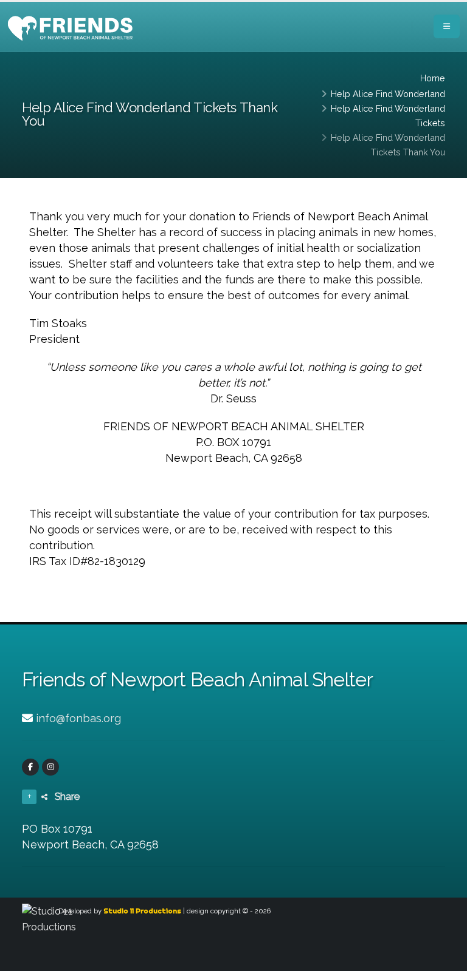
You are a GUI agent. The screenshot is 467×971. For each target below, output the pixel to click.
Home (432, 78)
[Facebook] (30, 767)
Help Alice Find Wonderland (388, 94)
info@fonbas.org (78, 718)
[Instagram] (50, 767)
